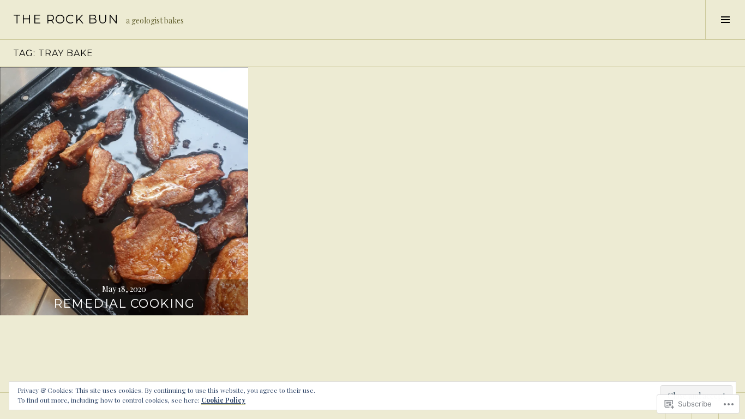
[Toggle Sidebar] (725, 19)
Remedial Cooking (124, 303)
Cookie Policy (223, 400)
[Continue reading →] (124, 191)
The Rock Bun (66, 19)
